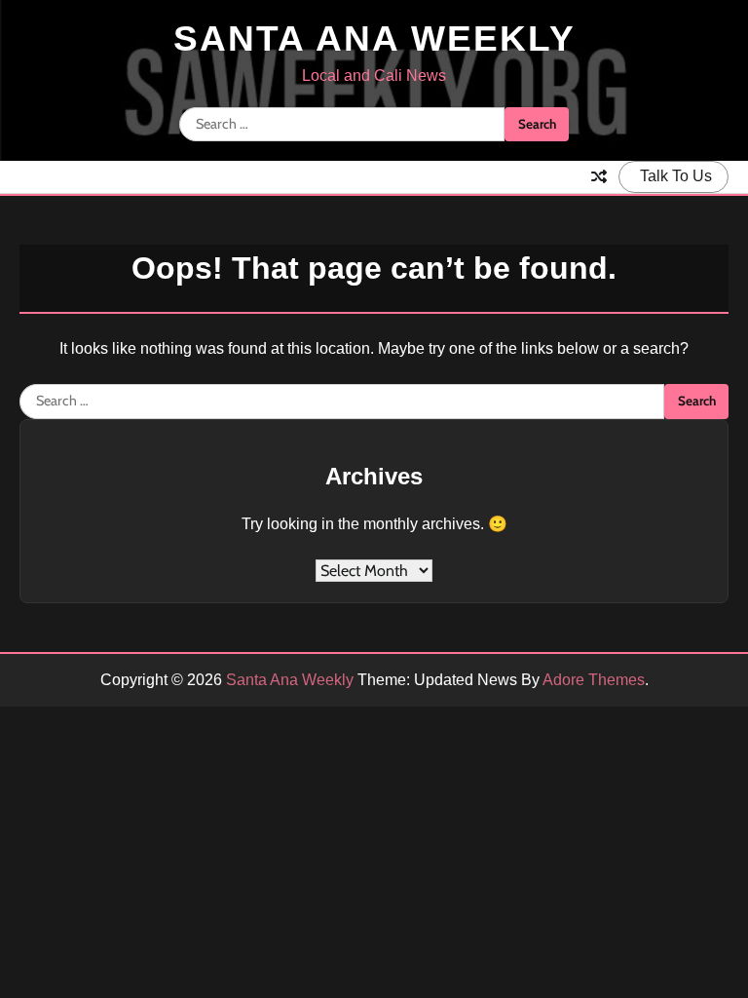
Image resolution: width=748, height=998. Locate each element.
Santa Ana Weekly (374, 38)
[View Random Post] (599, 176)
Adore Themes (593, 680)
